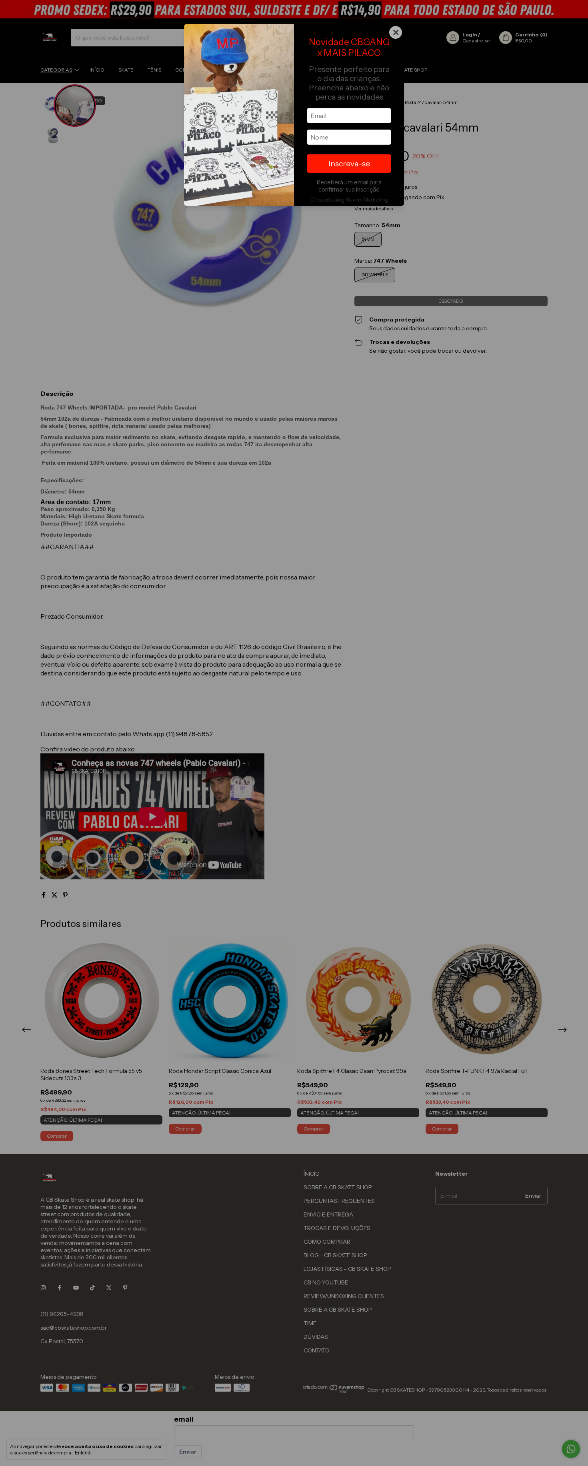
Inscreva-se (349, 163)
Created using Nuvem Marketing (349, 200)
